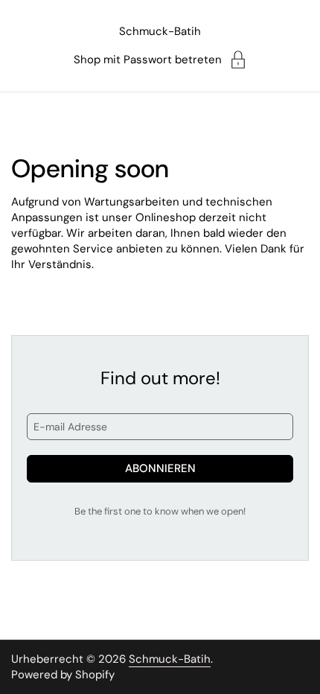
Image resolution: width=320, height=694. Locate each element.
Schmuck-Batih (160, 31)
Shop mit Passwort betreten (148, 59)
